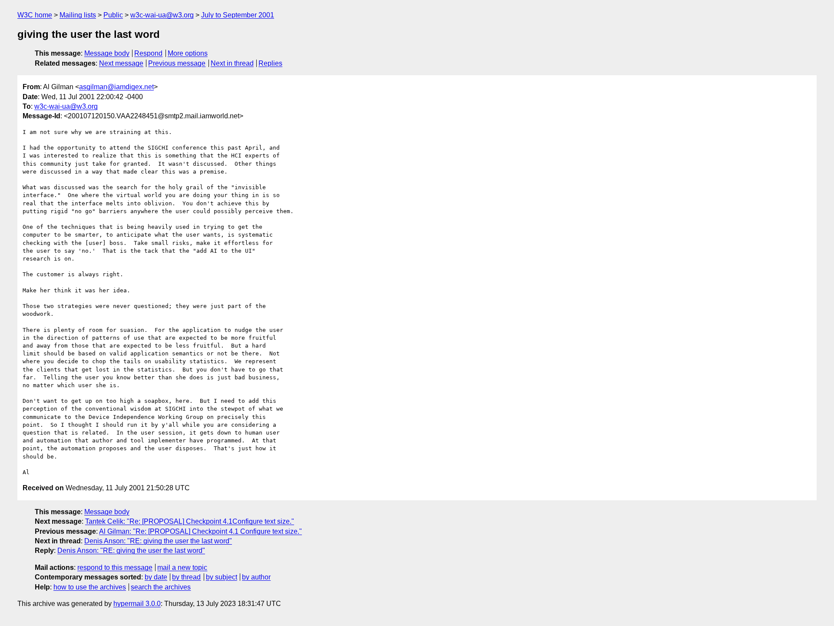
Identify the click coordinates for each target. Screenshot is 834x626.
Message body (106, 53)
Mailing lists (78, 15)
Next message (121, 63)
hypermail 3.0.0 (137, 603)
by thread (186, 577)
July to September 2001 (237, 15)
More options (188, 53)
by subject (221, 577)
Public (113, 15)
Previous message (176, 63)
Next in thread (232, 63)
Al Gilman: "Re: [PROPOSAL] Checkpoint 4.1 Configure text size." (200, 531)
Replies (270, 63)
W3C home (34, 15)
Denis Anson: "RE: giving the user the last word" (158, 541)
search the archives (161, 587)
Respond (148, 53)
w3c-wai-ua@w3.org (162, 15)
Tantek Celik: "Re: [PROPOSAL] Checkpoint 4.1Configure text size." (189, 521)
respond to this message (114, 567)
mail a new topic (182, 567)
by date (156, 577)
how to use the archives (89, 587)
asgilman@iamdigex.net (116, 86)
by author (256, 577)
